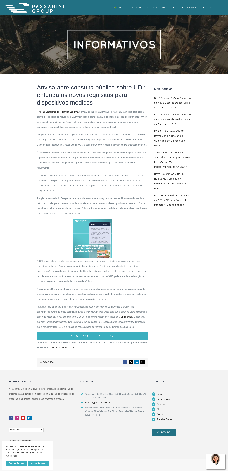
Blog (159, 409)
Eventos (160, 414)
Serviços (161, 404)
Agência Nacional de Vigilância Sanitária (58, 112)
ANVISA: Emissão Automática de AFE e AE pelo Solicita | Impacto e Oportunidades (171, 200)
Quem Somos (163, 399)
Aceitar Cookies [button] (38, 463)
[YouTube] (23, 418)
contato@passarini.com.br (62, 347)
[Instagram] (17, 418)
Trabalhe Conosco (165, 419)
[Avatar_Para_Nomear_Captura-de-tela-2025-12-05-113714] (215, 454)
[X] (131, 362)
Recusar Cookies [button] (16, 463)
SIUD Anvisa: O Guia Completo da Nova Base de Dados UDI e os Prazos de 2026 (172, 103)
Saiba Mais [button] (11, 456)
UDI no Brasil (125, 317)
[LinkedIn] (136, 362)
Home (159, 394)
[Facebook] (125, 362)
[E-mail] (142, 362)
